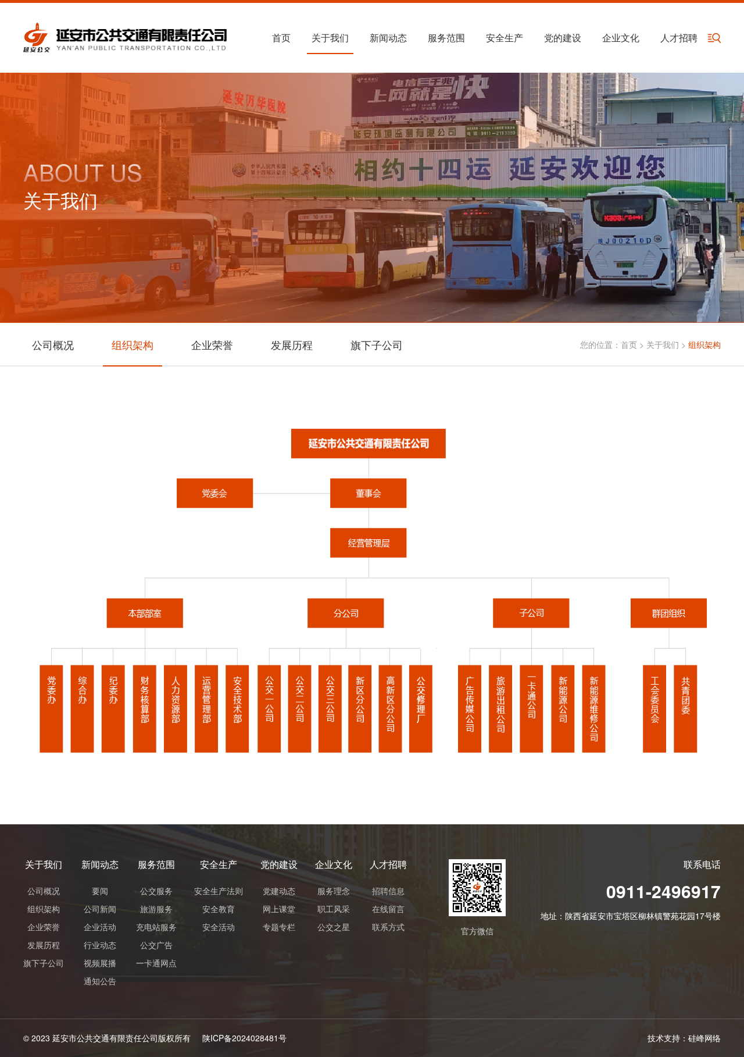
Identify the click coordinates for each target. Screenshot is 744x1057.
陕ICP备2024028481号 (244, 1038)
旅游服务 (156, 908)
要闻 (100, 890)
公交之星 (333, 927)
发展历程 (292, 344)
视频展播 (100, 963)
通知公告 (100, 981)
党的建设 (562, 37)
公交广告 (156, 945)
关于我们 (330, 37)
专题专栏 (279, 927)
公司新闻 (100, 908)
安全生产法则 (218, 890)
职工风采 (333, 908)
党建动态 (279, 890)
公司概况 (53, 344)
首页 (281, 37)
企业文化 (620, 37)
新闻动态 (388, 37)
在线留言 (388, 908)
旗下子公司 (376, 344)
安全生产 (504, 37)
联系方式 (388, 927)
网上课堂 (279, 908)
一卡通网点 (156, 963)
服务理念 (333, 890)
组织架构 (132, 344)
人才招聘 (679, 37)
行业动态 (100, 945)
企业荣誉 (212, 344)
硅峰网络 (704, 1038)
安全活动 (218, 927)
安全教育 (218, 908)
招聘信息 (388, 890)
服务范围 (446, 37)
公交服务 (156, 890)
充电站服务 (156, 927)
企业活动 (100, 927)
